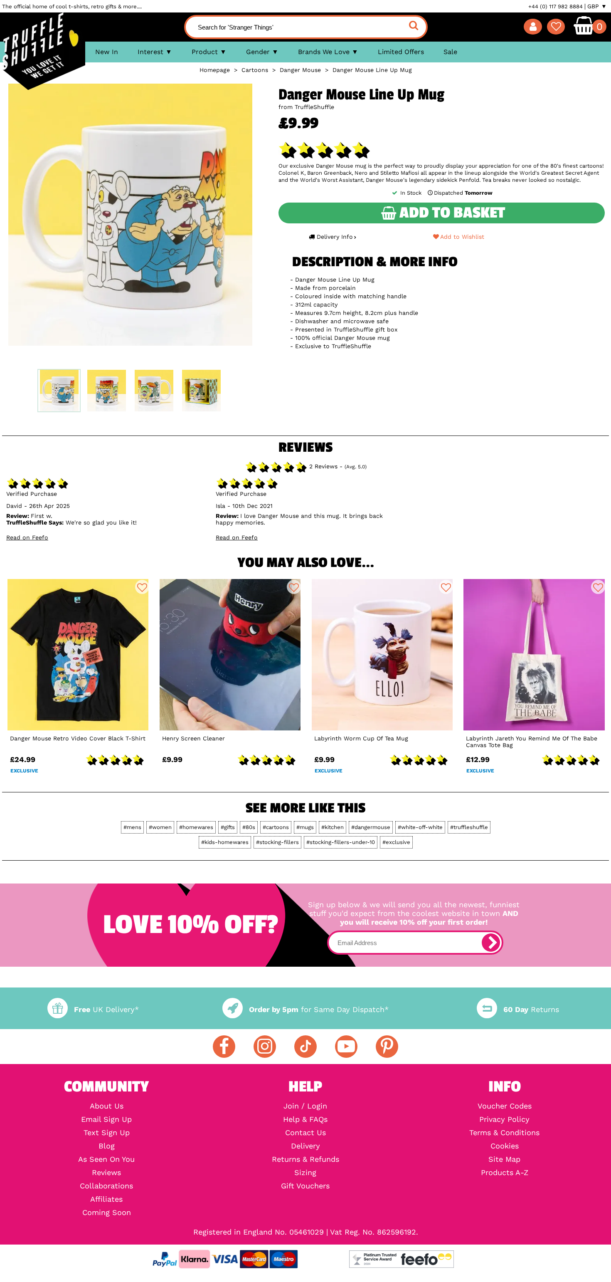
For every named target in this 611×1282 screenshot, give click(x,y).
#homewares (196, 827)
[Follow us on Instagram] (265, 1046)
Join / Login (305, 1106)
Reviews (106, 1172)
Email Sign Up (106, 1119)
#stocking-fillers (277, 842)
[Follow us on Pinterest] (387, 1046)
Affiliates (106, 1199)
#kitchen (332, 827)
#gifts (228, 827)
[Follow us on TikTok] (305, 1046)
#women (160, 827)
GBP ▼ (597, 6)
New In (106, 52)
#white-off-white (420, 827)
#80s (248, 827)
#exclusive (396, 842)
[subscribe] (491, 942)
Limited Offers (401, 52)
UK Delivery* (106, 1009)
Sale (450, 52)
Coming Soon (106, 1212)
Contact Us (305, 1132)
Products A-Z (504, 1172)
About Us (106, 1106)
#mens (132, 827)
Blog (107, 1146)
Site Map (504, 1159)
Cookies (504, 1146)
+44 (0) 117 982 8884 (555, 6)
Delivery (305, 1146)
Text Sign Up (107, 1132)
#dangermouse (370, 827)
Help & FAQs (305, 1119)
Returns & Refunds (305, 1159)
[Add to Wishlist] (142, 587)
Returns (531, 1009)
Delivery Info (335, 236)
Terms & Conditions (504, 1132)
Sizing (305, 1172)
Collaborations (106, 1186)
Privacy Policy (504, 1119)
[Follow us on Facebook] (224, 1046)
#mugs (305, 827)
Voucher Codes (505, 1106)
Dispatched (463, 193)
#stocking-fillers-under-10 (340, 842)
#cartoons (276, 827)
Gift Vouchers (305, 1186)
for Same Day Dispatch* (319, 1009)
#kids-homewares (225, 842)
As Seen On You (106, 1159)
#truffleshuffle (469, 827)
